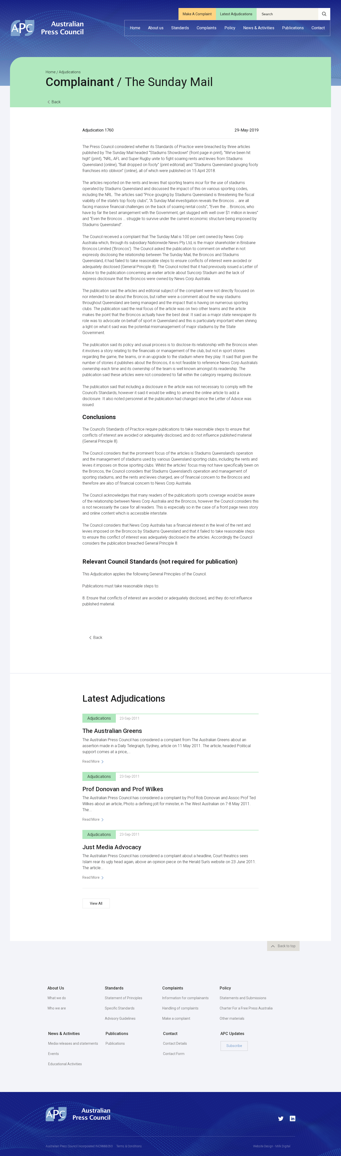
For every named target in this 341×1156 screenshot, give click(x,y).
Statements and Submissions (243, 998)
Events (53, 1054)
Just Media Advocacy (111, 847)
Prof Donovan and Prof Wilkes (122, 789)
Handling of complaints (180, 1008)
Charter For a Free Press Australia (246, 1008)
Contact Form (173, 1054)
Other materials (232, 1018)
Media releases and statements (73, 1043)
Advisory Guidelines (120, 1018)
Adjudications (70, 72)
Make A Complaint (197, 14)
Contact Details (175, 1043)
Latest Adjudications (236, 14)
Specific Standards (120, 1008)
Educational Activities (65, 1064)
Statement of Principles (123, 998)
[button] (156, 28)
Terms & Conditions (129, 1146)
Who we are (56, 1008)
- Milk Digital (281, 1146)
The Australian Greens (112, 730)
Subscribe (234, 1046)
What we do (56, 998)
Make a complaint (176, 1018)
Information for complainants (185, 998)
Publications (115, 1043)
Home (50, 72)
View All (96, 903)
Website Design (263, 1146)
